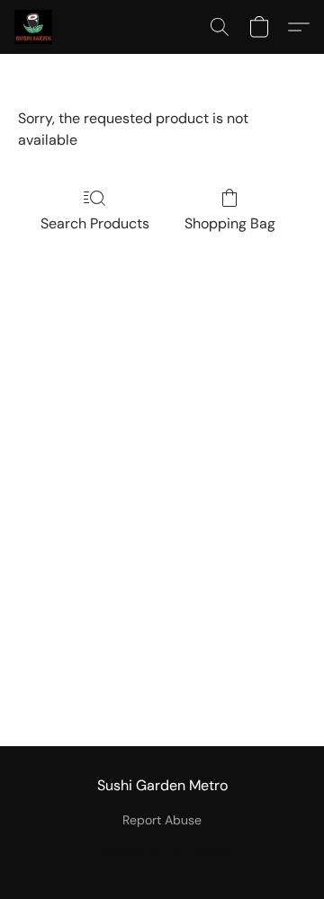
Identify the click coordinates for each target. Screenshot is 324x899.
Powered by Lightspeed (162, 850)
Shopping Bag (229, 223)
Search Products (94, 223)
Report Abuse (162, 820)
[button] (34, 27)
